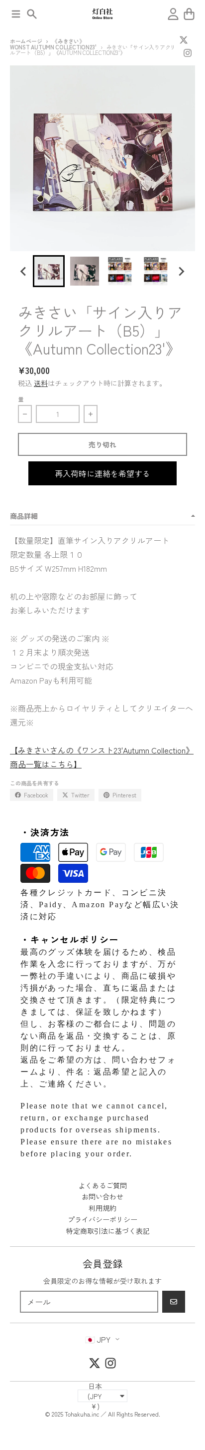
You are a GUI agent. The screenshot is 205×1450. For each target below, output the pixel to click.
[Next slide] (181, 271)
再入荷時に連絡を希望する (102, 473)
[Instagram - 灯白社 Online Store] (187, 52)
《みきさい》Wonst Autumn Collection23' (53, 44)
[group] (49, 271)
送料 (41, 383)
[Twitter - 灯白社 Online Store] (183, 39)
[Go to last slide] (24, 271)
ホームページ (26, 41)
